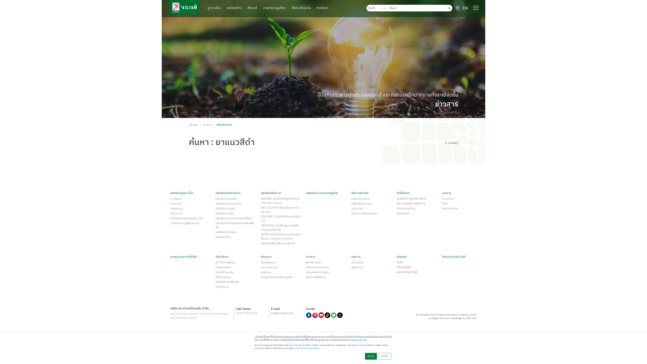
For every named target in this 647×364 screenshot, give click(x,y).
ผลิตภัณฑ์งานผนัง (225, 209)
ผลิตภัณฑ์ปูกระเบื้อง (181, 193)
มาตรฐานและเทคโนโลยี (183, 257)
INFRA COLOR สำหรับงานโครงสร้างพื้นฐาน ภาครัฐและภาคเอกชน (281, 237)
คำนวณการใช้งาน (406, 209)
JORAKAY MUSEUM (227, 282)
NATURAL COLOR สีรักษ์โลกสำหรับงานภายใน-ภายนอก (280, 201)
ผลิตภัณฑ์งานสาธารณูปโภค (322, 193)
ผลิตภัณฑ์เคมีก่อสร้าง (228, 193)
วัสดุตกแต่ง (176, 209)
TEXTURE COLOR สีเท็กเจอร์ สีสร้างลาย (281, 219)
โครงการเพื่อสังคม (316, 277)
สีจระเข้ (252, 8)
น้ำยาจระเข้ (176, 214)
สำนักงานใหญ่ (223, 277)
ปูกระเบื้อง (214, 8)
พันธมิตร (402, 257)
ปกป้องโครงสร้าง (360, 199)
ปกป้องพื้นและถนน (361, 204)
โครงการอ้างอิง (450, 209)
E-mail (275, 309)
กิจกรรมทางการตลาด (317, 268)
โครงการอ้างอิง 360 (454, 257)
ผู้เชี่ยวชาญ (357, 268)
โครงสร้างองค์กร (224, 272)
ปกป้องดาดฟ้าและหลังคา (364, 214)
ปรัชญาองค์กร (223, 268)
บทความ (356, 257)
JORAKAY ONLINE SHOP (411, 199)
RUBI (400, 263)
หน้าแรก (193, 125)
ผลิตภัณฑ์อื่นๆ (223, 237)
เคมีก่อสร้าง (234, 8)
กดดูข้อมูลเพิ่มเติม (358, 340)
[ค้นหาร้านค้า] (457, 8)
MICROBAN (404, 268)
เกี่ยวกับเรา (222, 257)
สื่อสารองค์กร (313, 263)
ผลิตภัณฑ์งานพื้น (224, 214)
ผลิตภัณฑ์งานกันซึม (226, 199)
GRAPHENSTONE (407, 272)
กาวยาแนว (176, 204)
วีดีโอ (445, 204)
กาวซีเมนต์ (176, 199)
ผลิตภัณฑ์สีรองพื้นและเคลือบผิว (278, 244)
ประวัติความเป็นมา (225, 263)
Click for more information (307, 348)
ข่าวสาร (207, 125)
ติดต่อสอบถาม (268, 263)
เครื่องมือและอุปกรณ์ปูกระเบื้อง (187, 219)
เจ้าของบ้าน (357, 263)
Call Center (243, 309)
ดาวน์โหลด (448, 199)
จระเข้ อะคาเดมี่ (269, 268)
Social (310, 309)
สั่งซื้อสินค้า (403, 193)
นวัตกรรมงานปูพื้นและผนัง (184, 223)
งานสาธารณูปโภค (274, 8)
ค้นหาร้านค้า (403, 214)
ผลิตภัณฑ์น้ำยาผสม (226, 232)
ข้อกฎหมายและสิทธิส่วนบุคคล (276, 277)
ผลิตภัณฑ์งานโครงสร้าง (228, 204)
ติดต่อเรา (322, 8)
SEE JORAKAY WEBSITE (411, 204)
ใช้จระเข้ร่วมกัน (301, 8)
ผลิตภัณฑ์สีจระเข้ (271, 193)
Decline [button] (385, 356)
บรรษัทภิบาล (222, 287)
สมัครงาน (266, 272)
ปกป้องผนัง (357, 209)
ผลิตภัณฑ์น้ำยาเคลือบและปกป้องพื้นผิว (234, 225)
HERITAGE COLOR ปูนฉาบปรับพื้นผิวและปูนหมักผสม (280, 228)
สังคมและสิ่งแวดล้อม (317, 272)
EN (465, 8)
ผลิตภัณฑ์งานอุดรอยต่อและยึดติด (233, 219)
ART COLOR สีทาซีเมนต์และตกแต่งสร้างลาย (280, 210)
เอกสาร (446, 193)
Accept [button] (371, 356)
